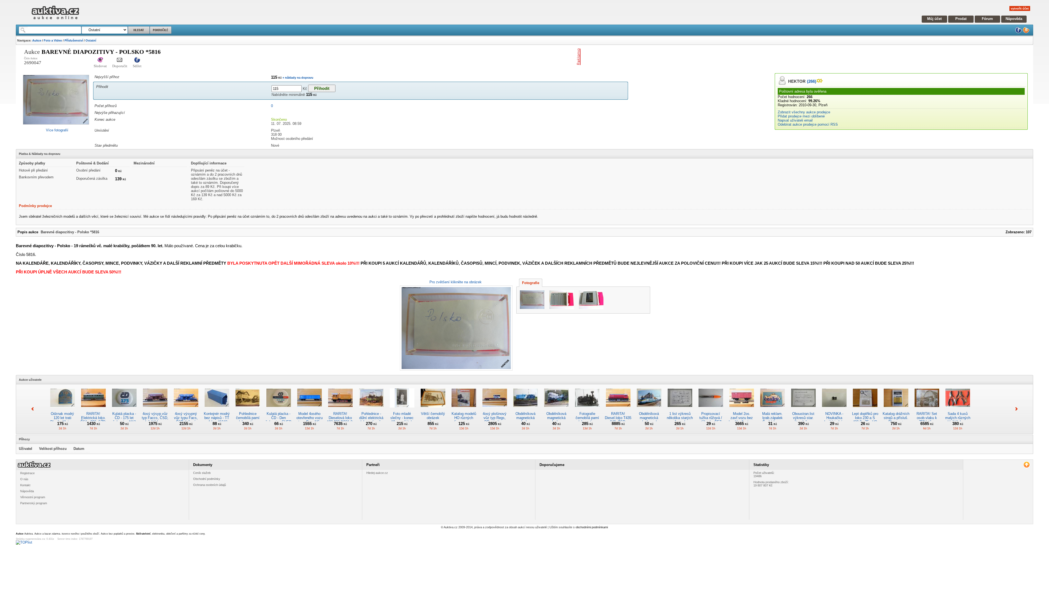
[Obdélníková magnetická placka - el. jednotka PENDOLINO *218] (649, 410)
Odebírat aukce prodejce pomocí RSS (808, 124)
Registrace (27, 473)
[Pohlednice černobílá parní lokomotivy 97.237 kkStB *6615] (247, 410)
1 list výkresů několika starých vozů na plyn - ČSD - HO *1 (680, 420)
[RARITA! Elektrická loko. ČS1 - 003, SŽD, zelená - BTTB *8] (93, 410)
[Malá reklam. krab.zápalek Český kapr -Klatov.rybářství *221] (772, 410)
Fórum (987, 19)
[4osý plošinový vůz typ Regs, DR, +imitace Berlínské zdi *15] (494, 410)
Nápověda (1014, 19)
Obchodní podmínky (206, 478)
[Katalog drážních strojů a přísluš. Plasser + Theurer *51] (896, 410)
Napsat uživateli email (795, 120)
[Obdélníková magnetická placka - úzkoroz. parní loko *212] (556, 410)
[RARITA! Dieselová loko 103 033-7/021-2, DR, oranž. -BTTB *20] (340, 410)
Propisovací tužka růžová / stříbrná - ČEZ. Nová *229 (711, 420)
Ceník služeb (202, 472)
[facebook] (1018, 32)
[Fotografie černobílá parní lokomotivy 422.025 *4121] (587, 410)
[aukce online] (55, 21)
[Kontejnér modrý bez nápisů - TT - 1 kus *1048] (217, 410)
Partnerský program (33, 503)
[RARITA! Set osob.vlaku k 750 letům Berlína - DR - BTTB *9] (927, 410)
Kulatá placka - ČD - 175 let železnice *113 (124, 418)
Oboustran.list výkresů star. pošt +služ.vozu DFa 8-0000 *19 (803, 420)
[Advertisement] (647, 57)
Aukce (36, 40)
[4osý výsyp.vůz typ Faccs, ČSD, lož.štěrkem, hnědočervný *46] (155, 410)
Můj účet (934, 19)
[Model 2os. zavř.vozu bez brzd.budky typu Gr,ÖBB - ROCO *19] (741, 410)
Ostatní (91, 40)
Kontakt (25, 485)
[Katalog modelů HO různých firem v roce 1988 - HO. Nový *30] (463, 410)
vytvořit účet (1020, 8)
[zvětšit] (455, 328)
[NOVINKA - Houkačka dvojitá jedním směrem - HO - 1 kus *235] (834, 410)
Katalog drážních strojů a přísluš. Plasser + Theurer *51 (896, 420)
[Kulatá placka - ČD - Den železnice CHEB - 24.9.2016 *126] (278, 410)
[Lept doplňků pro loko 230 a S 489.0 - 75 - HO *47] (865, 410)
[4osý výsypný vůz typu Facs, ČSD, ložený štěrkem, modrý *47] (186, 410)
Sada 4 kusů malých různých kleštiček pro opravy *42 (957, 420)
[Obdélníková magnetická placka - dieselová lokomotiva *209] (525, 410)
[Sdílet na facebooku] (137, 60)
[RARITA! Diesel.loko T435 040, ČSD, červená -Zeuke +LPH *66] (618, 410)
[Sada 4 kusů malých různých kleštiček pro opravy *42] (957, 410)
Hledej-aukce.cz (377, 472)
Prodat (961, 19)
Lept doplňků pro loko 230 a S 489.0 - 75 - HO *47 (865, 420)
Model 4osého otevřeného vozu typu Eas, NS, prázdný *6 (309, 420)
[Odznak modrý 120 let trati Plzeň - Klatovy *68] (62, 410)
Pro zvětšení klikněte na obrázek (455, 282)
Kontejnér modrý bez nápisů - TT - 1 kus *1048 (217, 418)
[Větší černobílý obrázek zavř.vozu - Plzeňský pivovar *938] (433, 410)
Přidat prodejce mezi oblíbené (801, 116)
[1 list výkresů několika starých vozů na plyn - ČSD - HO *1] (680, 410)
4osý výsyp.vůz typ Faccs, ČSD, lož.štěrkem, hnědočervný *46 (155, 420)
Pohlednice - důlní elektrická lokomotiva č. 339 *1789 (371, 420)
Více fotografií (57, 130)
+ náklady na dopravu (297, 77)
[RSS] (1026, 32)
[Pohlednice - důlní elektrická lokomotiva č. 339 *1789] (371, 410)
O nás (24, 479)
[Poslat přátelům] (119, 60)
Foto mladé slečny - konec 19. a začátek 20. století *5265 (402, 420)
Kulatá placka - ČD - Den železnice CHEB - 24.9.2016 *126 (278, 420)
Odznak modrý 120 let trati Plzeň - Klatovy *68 (62, 420)
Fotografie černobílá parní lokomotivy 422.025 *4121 (587, 420)
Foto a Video (53, 40)
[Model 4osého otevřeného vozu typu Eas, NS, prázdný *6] (309, 410)
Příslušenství (73, 40)
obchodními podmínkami (592, 527)
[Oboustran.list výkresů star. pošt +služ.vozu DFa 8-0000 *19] (803, 410)
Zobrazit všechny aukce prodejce (804, 112)
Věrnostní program (32, 497)
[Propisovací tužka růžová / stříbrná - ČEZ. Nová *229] (710, 410)
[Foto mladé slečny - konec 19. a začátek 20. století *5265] (402, 410)
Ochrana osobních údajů (209, 484)
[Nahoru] (1026, 464)
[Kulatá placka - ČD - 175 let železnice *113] (124, 410)
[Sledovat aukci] (100, 60)
